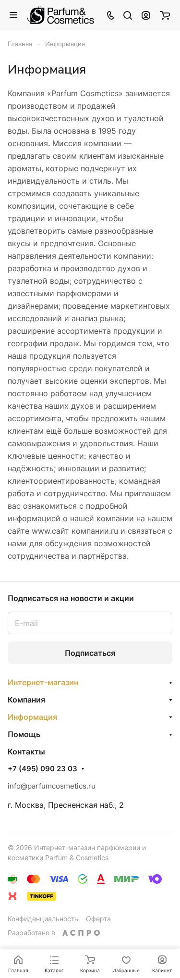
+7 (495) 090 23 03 (42, 769)
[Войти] (146, 15)
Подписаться (90, 653)
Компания (26, 699)
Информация (32, 717)
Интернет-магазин (43, 682)
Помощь (24, 734)
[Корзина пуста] (165, 15)
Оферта (98, 919)
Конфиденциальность (43, 919)
